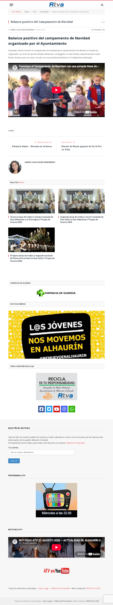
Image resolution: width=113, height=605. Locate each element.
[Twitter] (49, 409)
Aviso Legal (43, 588)
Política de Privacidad (60, 588)
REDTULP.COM (93, 588)
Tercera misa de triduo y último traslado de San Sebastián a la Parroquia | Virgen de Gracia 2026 (31, 219)
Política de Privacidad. (75, 443)
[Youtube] (56, 409)
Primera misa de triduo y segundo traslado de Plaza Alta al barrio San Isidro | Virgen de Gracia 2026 (32, 258)
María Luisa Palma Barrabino (22, 30)
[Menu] (11, 5)
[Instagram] (64, 409)
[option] (56, 335)
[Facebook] (41, 409)
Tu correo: (13, 447)
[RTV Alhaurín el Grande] (56, 4)
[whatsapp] (71, 409)
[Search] (101, 5)
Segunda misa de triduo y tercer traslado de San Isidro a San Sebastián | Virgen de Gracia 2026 (81, 219)
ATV (103, 30)
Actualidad (96, 30)
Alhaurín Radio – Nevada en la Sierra (32, 146)
